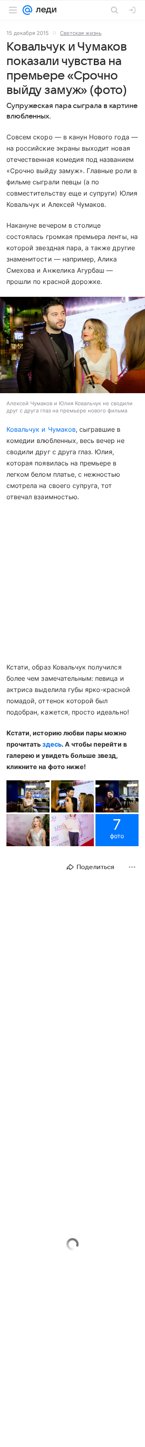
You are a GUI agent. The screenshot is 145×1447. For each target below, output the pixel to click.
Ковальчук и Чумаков (41, 429)
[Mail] (27, 10)
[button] (72, 346)
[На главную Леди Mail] (44, 10)
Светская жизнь (81, 33)
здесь (51, 744)
